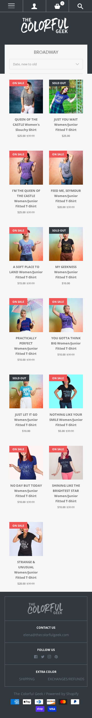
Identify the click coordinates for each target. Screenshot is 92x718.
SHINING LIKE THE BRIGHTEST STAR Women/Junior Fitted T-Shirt (66, 493)
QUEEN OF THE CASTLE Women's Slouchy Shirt (26, 124)
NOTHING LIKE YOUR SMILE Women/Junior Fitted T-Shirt (66, 419)
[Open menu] (11, 6)
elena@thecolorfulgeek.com (46, 635)
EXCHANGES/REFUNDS (66, 679)
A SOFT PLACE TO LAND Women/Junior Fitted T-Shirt (26, 272)
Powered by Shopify (62, 694)
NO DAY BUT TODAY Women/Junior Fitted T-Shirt (26, 490)
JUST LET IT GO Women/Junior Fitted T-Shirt (26, 419)
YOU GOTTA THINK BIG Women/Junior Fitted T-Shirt (66, 343)
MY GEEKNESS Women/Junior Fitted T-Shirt (66, 272)
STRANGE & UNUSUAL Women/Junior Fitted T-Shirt (26, 570)
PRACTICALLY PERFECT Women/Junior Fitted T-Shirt (26, 346)
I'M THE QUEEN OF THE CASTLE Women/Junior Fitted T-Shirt (26, 198)
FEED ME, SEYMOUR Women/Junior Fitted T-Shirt (66, 195)
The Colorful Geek (28, 694)
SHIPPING (27, 679)
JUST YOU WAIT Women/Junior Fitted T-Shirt (66, 124)
